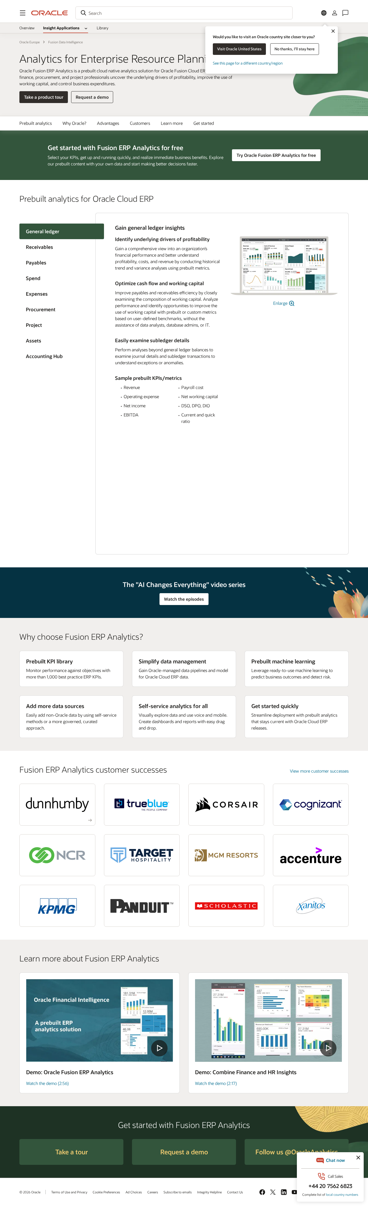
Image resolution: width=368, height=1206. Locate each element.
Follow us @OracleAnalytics (296, 1152)
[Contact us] (345, 13)
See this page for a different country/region (248, 63)
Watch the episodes (184, 599)
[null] (99, 1020)
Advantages (108, 123)
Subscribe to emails (178, 1192)
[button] (22, 13)
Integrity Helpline (209, 1192)
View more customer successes (319, 771)
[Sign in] (334, 13)
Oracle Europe (29, 42)
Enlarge (281, 303)
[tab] (57, 247)
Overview (26, 27)
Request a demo (92, 97)
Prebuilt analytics (35, 123)
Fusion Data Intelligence (65, 42)
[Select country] (324, 13)
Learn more (172, 123)
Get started (203, 123)
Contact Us (235, 1192)
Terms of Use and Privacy (69, 1192)
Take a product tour (43, 97)
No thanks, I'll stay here (295, 48)
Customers (140, 123)
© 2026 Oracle (29, 1192)
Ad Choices (134, 1192)
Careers (152, 1192)
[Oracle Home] (49, 12)
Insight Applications (61, 27)
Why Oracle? (74, 123)
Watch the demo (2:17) (216, 1083)
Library (102, 27)
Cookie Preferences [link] (106, 1192)
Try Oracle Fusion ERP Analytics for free (276, 155)
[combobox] (184, 12)
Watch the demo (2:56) (47, 1083)
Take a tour (71, 1152)
